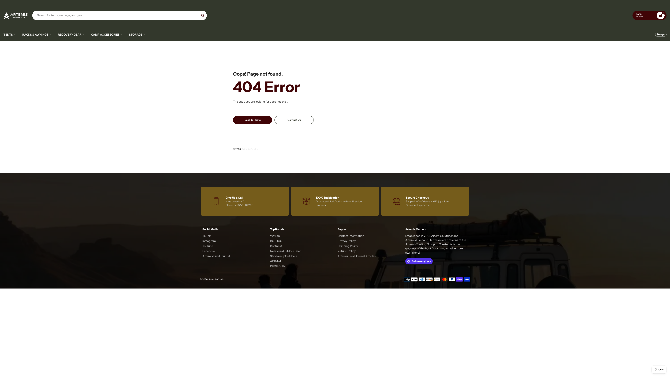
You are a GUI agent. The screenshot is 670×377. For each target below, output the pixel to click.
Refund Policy (347, 251)
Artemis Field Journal (216, 256)
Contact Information (351, 236)
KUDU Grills (277, 266)
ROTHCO (276, 241)
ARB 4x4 (275, 261)
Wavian (275, 236)
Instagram (209, 241)
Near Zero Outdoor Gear (285, 251)
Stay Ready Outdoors (283, 256)
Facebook (208, 251)
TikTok (206, 236)
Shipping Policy (348, 246)
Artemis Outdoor (250, 149)
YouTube (207, 246)
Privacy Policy (347, 241)
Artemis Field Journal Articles (357, 256)
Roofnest (276, 246)
